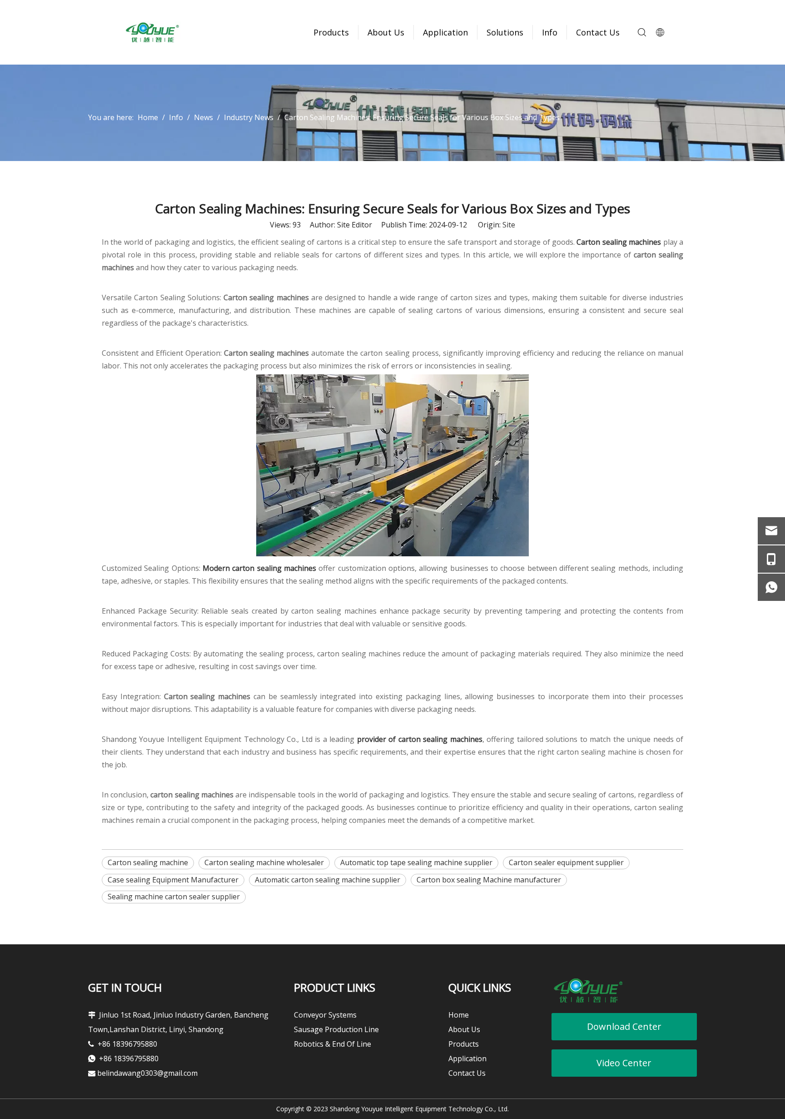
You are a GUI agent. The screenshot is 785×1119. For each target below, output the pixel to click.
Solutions (505, 32)
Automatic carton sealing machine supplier (327, 880)
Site (508, 225)
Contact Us (598, 32)
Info (549, 32)
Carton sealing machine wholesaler (264, 862)
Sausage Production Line (336, 1029)
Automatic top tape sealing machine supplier (416, 862)
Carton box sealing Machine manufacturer (489, 880)
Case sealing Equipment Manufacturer (173, 880)
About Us (386, 32)
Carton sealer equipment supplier (566, 862)
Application (445, 32)
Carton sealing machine (148, 862)
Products (331, 32)
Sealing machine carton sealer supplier (174, 897)
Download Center (624, 1026)
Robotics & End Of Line (332, 1044)
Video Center (623, 1063)
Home (458, 1015)
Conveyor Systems (325, 1015)
